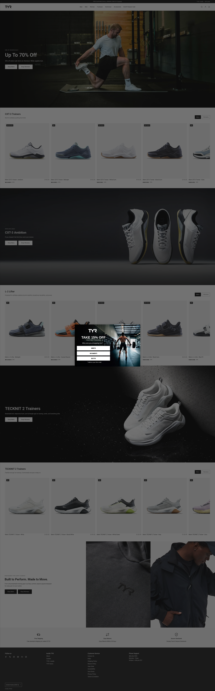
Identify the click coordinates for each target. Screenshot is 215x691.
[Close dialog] (138, 326)
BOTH (93, 358)
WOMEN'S (93, 353)
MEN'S (93, 348)
